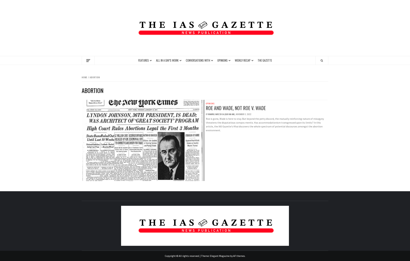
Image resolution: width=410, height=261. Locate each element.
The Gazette (265, 60)
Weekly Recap (242, 60)
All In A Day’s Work (167, 60)
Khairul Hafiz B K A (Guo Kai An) (221, 114)
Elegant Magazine (220, 255)
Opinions (222, 60)
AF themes (239, 255)
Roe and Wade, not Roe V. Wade (236, 108)
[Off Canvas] (88, 60)
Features (143, 60)
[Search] (322, 60)
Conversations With (198, 60)
